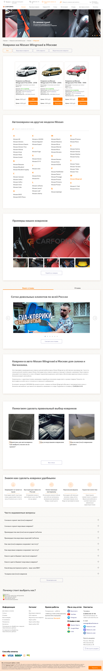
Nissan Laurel (37, 188)
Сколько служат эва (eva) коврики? (19, 520)
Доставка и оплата (84, 7)
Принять (95, 668)
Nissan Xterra (75, 189)
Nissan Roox (74, 142)
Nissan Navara (56, 159)
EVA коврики (33, 615)
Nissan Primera (56, 182)
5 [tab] (55, 336)
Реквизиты (5, 622)
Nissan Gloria (36, 159)
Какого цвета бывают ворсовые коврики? (21, 562)
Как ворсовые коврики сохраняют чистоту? (22, 550)
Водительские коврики (36, 617)
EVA (33, 99)
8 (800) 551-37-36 (36, 2)
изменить (28, 91)
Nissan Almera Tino (20, 147)
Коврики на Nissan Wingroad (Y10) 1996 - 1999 (75, 82)
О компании (6, 619)
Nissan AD (16, 139)
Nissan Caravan (18, 177)
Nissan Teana (74, 164)
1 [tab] (45, 336)
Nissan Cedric (17, 179)
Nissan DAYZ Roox (19, 197)
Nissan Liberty (37, 193)
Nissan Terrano (75, 166)
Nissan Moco (55, 149)
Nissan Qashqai (56, 192)
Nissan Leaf (36, 191)
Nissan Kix (35, 178)
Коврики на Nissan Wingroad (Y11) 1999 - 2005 (51, 82)
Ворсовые (33, 103)
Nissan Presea (56, 179)
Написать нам (91, 626)
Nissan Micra (55, 144)
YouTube (73, 614)
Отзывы (73, 7)
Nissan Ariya (17, 152)
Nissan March (55, 139)
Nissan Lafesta (37, 186)
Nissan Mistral (56, 147)
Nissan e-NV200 (37, 139)
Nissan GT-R (36, 161)
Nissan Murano (56, 152)
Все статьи (51, 462)
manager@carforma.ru (90, 623)
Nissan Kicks (36, 176)
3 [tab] (50, 336)
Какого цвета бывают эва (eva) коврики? (21, 556)
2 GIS (72, 631)
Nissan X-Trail (75, 186)
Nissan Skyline (75, 154)
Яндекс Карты (75, 625)
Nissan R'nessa (75, 139)
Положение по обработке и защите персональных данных (13, 627)
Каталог (23, 7)
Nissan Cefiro (17, 182)
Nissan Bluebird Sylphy (21, 169)
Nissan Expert (37, 144)
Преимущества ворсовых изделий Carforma (22, 538)
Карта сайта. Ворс (34, 622)
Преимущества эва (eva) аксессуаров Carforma (23, 532)
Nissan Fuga (36, 151)
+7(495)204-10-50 (77, 386)
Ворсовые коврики (34, 7)
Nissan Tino (74, 172)
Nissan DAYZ (17, 194)
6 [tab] (57, 336)
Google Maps (75, 628)
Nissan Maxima (56, 142)
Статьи (55, 7)
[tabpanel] (51, 317)
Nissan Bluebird (18, 167)
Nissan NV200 (56, 164)
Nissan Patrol (56, 174)
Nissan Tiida (74, 169)
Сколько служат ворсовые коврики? (19, 526)
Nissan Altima (18, 149)
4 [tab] (53, 336)
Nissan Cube (17, 187)
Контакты (95, 7)
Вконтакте (74, 611)
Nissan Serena (75, 151)
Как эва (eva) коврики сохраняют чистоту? (21, 544)
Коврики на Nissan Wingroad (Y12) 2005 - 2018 (26, 82)
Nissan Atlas (17, 154)
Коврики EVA (46, 7)
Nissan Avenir (18, 157)
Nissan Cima (17, 184)
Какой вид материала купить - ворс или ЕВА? (22, 568)
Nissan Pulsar (56, 184)
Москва (8, 1)
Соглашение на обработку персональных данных (10, 630)
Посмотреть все (51, 580)
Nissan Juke (36, 169)
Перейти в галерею (51, 273)
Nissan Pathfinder (57, 172)
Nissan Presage (56, 177)
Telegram (74, 617)
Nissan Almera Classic (20, 144)
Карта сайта (32, 619)
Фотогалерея (64, 7)
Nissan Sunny (74, 157)
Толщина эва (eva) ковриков (16, 574)
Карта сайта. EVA (34, 624)
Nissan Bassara (18, 164)
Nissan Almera (18, 142)
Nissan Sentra (75, 149)
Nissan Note (55, 162)
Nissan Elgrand (37, 142)
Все (30, 611)
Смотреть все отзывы (51, 341)
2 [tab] (48, 336)
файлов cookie (10, 665)
